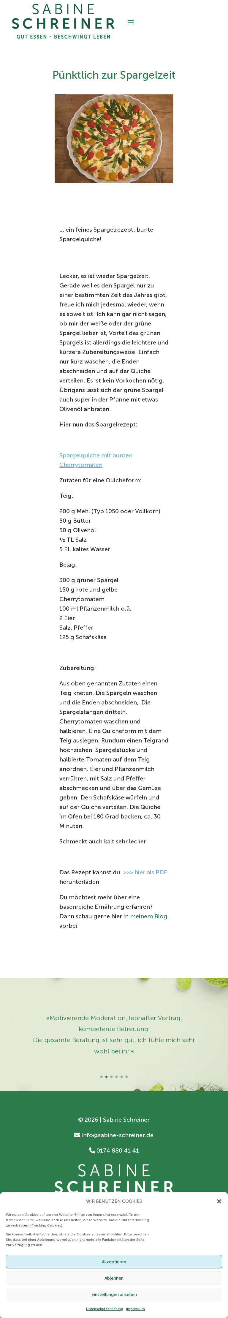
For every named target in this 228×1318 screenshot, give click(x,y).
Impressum (135, 1309)
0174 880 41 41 (117, 1150)
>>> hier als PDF (145, 872)
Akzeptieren (114, 1262)
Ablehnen (114, 1278)
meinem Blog (148, 916)
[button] (219, 1201)
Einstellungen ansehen (114, 1294)
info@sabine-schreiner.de (116, 1135)
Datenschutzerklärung (104, 1309)
